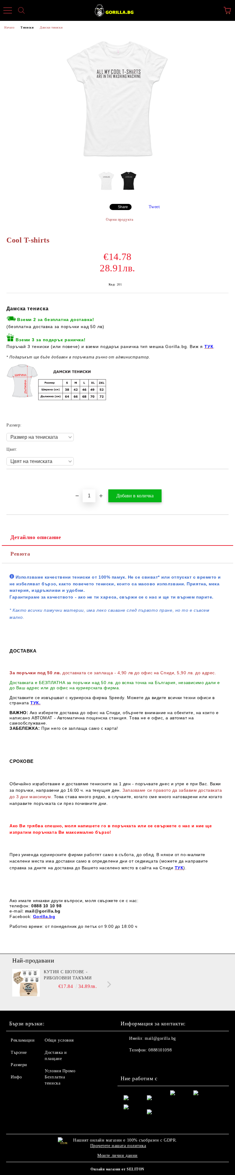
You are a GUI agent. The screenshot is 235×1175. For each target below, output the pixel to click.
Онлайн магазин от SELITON (117, 1169)
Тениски (27, 27)
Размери (19, 1064)
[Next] (108, 984)
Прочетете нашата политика (118, 1145)
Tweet (154, 207)
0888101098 (160, 1050)
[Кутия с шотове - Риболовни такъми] (26, 983)
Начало (9, 27)
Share (123, 207)
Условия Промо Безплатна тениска (60, 1077)
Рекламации (23, 1040)
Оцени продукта (119, 219)
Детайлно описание (35, 537)
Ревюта (20, 554)
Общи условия (59, 1040)
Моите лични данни (117, 1155)
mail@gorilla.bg (160, 1038)
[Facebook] (128, 1062)
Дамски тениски (51, 27)
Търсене (19, 1052)
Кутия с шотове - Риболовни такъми (67, 975)
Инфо (16, 1077)
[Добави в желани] (224, 479)
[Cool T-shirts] (117, 161)
